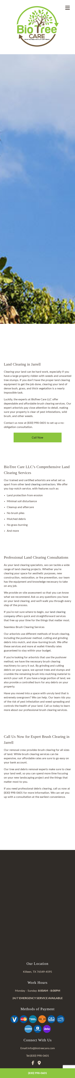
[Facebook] (34, 1063)
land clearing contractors (40, 484)
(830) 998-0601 (37, 1073)
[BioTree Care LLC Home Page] (37, 26)
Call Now (37, 437)
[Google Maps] (41, 1063)
